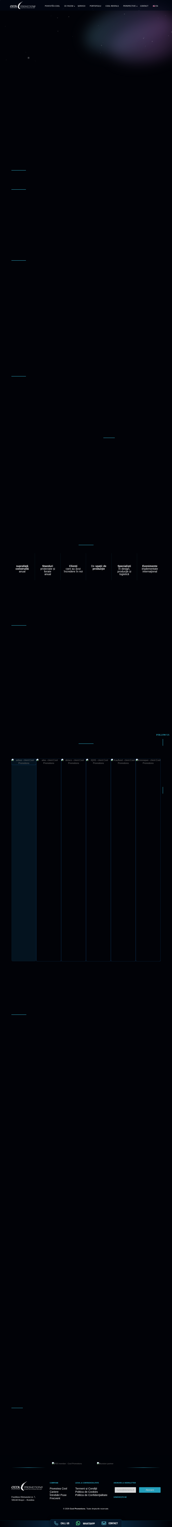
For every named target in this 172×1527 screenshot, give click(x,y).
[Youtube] (120, 1502)
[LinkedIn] (131, 1502)
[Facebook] (115, 1502)
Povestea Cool (52, 6)
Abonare (150, 1490)
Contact (144, 6)
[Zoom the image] (67, 1463)
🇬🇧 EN (155, 6)
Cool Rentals (112, 6)
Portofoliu (95, 6)
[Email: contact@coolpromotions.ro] (109, 1523)
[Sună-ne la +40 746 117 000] (61, 1523)
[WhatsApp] (85, 1523)
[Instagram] (126, 1502)
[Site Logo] (23, 5)
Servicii (81, 6)
